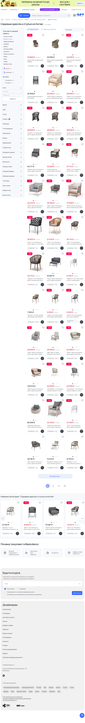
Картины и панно (21, 691)
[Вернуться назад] (2, 19)
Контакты (6, 641)
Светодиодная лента (28, 687)
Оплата (5, 621)
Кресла (58, 687)
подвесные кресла (8, 41)
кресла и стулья (7, 39)
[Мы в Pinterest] (7, 676)
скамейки (6, 44)
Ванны (37, 691)
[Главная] (9, 15)
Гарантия (5, 629)
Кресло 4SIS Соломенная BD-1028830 (55, 61)
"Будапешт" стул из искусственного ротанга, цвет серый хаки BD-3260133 (74, 462)
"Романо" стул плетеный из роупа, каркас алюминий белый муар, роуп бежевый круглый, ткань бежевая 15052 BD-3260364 (75, 133)
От (4, 91)
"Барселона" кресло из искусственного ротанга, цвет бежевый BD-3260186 (34, 426)
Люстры (39, 687)
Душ (59, 691)
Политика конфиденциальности (13, 657)
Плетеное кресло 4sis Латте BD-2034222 (35, 97)
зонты (5, 59)
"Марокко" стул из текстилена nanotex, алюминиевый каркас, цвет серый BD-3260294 (75, 279)
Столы (72, 687)
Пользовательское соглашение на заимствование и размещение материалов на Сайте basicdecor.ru (17, 698)
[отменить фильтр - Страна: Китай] (28, 29)
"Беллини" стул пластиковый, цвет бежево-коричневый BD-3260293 (35, 316)
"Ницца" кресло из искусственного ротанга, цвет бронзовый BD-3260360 (55, 170)
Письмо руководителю (10, 649)
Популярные (68, 29)
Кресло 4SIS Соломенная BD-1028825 (35, 61)
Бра (45, 687)
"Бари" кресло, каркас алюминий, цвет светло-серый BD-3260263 (54, 353)
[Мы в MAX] (4, 676)
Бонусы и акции (7, 633)
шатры (5, 56)
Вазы (12, 691)
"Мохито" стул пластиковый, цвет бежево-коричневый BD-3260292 (55, 316)
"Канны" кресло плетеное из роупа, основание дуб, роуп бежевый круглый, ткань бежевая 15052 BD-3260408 (54, 97)
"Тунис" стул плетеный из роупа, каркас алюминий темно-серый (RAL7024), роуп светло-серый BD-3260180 (75, 426)
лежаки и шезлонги (8, 54)
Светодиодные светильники (11, 687)
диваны (5, 46)
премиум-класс (7, 64)
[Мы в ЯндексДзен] (14, 676)
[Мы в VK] (10, 676)
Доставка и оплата (8, 617)
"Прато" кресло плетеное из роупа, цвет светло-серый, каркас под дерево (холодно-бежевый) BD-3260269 (35, 353)
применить (13, 99)
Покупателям (7, 609)
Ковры (30, 691)
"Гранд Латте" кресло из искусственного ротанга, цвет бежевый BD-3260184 (54, 426)
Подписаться (77, 593)
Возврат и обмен (8, 625)
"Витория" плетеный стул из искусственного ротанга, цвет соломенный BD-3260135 (55, 462)
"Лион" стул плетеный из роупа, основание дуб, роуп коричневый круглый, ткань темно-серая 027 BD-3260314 (75, 243)
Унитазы (44, 691)
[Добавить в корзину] (42, 66)
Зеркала (6, 691)
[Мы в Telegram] (17, 676)
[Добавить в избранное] (43, 35)
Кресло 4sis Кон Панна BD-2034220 (74, 61)
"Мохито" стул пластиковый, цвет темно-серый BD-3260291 (74, 316)
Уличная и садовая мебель (10, 32)
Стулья (65, 687)
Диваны (51, 687)
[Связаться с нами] (82, 715)
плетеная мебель (8, 49)
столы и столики (7, 36)
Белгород (64, 9)
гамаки (5, 61)
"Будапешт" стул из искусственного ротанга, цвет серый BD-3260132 (10, 528)
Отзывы (5, 645)
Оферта (5, 653)
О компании (6, 613)
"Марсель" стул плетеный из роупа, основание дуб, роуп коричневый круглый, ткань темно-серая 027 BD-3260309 (35, 279)
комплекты (6, 51)
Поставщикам (7, 637)
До (4, 95)
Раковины (52, 691)
